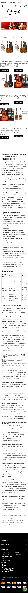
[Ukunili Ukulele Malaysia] (14, 12)
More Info (19, 2)
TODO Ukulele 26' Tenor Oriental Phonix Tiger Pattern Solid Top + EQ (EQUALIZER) (6, 130)
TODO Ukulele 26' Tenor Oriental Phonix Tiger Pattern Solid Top (21, 96)
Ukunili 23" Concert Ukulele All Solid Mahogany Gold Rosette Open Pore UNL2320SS (6, 63)
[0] (25, 6)
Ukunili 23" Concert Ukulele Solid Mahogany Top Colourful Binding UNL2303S (21, 63)
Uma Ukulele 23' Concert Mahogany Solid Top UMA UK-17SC (6, 97)
